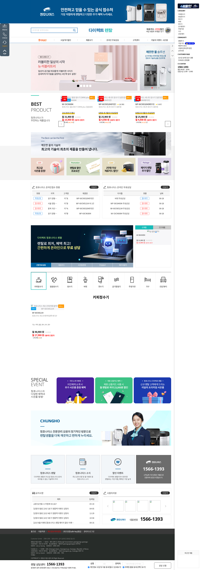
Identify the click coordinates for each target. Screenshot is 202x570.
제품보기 (89, 40)
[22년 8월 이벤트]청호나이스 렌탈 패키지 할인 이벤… (53, 522)
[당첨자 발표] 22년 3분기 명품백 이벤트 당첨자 (51, 518)
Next (168, 124)
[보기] (143, 567)
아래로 (172, 55)
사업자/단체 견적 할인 (185, 48)
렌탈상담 (4, 30)
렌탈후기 (181, 41)
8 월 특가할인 (66, 40)
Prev (61, 124)
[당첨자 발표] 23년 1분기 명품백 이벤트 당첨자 (51, 508)
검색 (74, 30)
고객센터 (136, 40)
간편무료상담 (41, 265)
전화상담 (4, 38)
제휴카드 (61, 265)
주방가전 (181, 29)
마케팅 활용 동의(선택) (133, 567)
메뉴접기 (172, 45)
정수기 (180, 19)
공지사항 (181, 50)
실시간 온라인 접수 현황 (185, 58)
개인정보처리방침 (54, 531)
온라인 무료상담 (112, 40)
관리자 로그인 (89, 531)
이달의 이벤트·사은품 (159, 40)
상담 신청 (162, 565)
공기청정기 (181, 26)
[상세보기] (117, 567)
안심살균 (102, 265)
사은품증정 (82, 265)
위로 (4, 52)
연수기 (180, 24)
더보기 (94, 187)
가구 (179, 31)
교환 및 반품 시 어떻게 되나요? (45, 503)
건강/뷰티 (181, 34)
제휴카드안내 (182, 46)
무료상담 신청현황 (183, 60)
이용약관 (41, 531)
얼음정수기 (181, 16)
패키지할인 (123, 265)
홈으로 (33, 531)
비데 (179, 21)
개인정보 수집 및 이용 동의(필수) (101, 567)
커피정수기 (181, 14)
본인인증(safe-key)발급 (72, 531)
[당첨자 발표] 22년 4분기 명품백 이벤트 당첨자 (51, 513)
